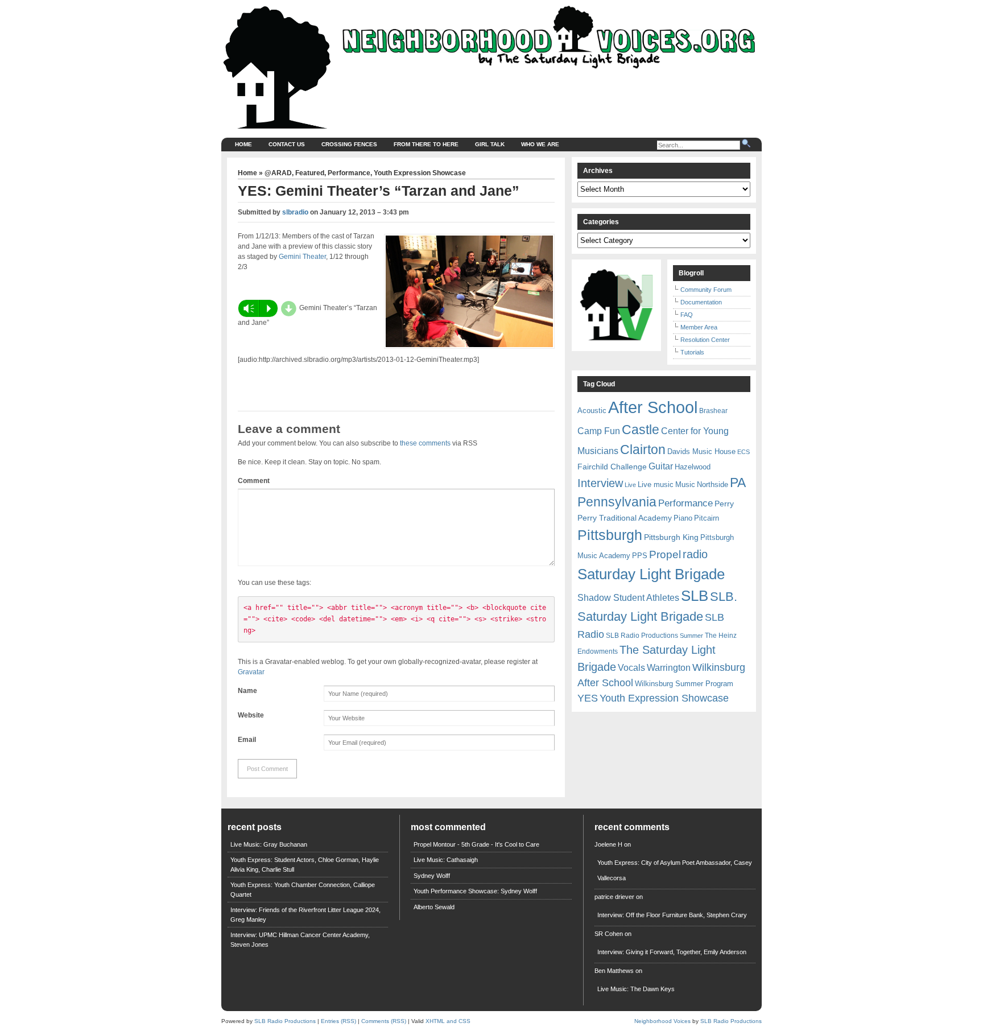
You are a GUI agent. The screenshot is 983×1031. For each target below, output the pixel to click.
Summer (691, 635)
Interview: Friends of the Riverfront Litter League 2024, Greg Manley (305, 914)
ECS (743, 451)
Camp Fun (598, 431)
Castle (640, 429)
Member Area (698, 327)
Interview (600, 483)
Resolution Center (705, 339)
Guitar (661, 466)
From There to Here (426, 144)
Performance (349, 173)
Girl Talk (490, 144)
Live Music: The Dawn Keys (636, 988)
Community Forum (706, 289)
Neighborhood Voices (662, 1021)
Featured (309, 173)
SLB (694, 596)
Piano (683, 518)
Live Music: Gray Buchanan (268, 844)
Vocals (631, 668)
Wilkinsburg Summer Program (684, 683)
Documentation (701, 302)
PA (738, 482)
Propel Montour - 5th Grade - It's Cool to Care (476, 844)
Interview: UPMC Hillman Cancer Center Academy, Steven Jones (300, 939)
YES (587, 698)
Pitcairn (706, 518)
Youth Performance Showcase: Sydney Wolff (475, 891)
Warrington (669, 667)
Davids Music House (701, 451)
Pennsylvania (616, 501)
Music (685, 484)
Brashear (713, 411)
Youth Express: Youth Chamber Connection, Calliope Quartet (302, 889)
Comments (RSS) (383, 1021)
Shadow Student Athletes (628, 598)
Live (630, 484)
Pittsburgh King (671, 537)
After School (652, 407)
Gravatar (251, 672)
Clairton (643, 449)
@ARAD (278, 173)
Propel (665, 554)
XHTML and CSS (448, 1021)
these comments (425, 443)
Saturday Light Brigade (651, 574)
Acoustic (591, 410)
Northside (712, 484)
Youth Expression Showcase (420, 173)
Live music (656, 484)
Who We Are (540, 144)
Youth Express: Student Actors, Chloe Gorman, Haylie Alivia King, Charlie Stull (304, 864)
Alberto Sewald (434, 907)
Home (243, 144)
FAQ (686, 314)
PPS (639, 555)
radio (695, 554)
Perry (724, 503)
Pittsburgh (609, 535)
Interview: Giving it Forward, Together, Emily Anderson (671, 951)
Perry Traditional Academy (624, 517)
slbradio (295, 212)
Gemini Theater (302, 257)
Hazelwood (693, 467)
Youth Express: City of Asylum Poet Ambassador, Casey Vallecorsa (674, 870)
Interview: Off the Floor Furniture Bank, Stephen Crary (672, 915)
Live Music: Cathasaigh (446, 859)
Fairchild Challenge (612, 466)
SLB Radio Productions (642, 636)
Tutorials (692, 352)
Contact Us (287, 144)
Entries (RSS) (338, 1021)
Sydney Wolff (432, 875)
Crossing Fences (349, 144)
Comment (254, 481)
